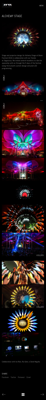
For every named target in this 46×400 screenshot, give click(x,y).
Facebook (5, 377)
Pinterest (21, 377)
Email (29, 377)
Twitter (13, 377)
